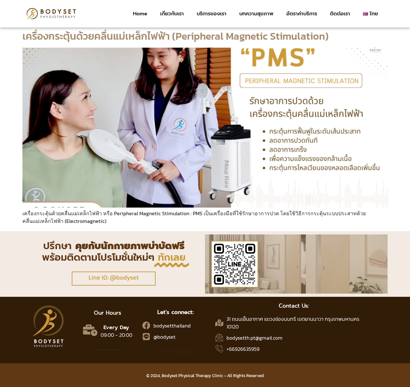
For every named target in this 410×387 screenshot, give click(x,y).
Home (140, 14)
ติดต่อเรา (340, 14)
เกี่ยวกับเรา (172, 14)
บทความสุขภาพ (256, 14)
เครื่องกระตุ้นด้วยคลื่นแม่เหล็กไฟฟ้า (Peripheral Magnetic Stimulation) (175, 36)
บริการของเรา (211, 14)
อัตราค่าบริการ (301, 14)
